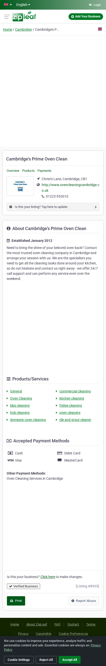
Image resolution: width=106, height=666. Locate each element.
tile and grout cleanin (75, 420)
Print (18, 601)
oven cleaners (69, 413)
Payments (44, 171)
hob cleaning (20, 413)
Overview (13, 171)
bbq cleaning (20, 405)
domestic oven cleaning (28, 420)
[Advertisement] (53, 91)
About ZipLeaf (36, 624)
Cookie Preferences (73, 634)
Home (7, 29)
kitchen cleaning (71, 398)
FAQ (57, 624)
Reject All (46, 660)
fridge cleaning (70, 405)
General (16, 391)
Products (28, 171)
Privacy (23, 634)
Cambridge (23, 29)
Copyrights (44, 634)
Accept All (69, 660)
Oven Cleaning (21, 398)
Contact (73, 624)
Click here (47, 577)
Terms (91, 624)
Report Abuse (85, 601)
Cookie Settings (19, 660)
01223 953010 (57, 196)
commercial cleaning (75, 391)
